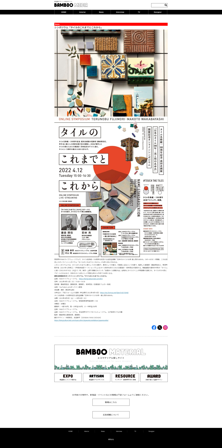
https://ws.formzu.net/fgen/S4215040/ (114, 293)
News (101, 12)
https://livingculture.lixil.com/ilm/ (91, 279)
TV (139, 12)
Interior (82, 12)
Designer (158, 12)
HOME (63, 12)
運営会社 (111, 439)
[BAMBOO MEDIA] (71, 5)
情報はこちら (111, 402)
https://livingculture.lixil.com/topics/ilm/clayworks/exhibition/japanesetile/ (81, 320)
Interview (120, 12)
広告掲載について (111, 414)
